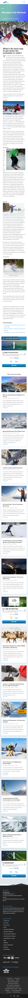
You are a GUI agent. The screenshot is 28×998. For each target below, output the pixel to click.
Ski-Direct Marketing (9, 929)
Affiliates (6, 942)
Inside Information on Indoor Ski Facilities (14, 328)
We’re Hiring (7, 949)
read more (5, 407)
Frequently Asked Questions (15, 895)
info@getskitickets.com (8, 893)
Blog (2, 8)
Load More (14, 882)
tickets (17, 315)
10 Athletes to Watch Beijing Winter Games (14, 325)
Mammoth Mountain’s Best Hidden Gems (14, 431)
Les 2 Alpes (7, 126)
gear (4, 317)
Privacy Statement (8, 945)
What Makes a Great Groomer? (11, 332)
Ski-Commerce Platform (10, 933)
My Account (7, 925)
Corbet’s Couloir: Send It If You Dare (12, 467)
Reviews (6, 947)
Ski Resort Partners (8, 931)
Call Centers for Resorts (10, 936)
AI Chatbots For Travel (9, 938)
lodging (21, 315)
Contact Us (6, 920)
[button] (3, 354)
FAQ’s (5, 927)
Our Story (6, 922)
